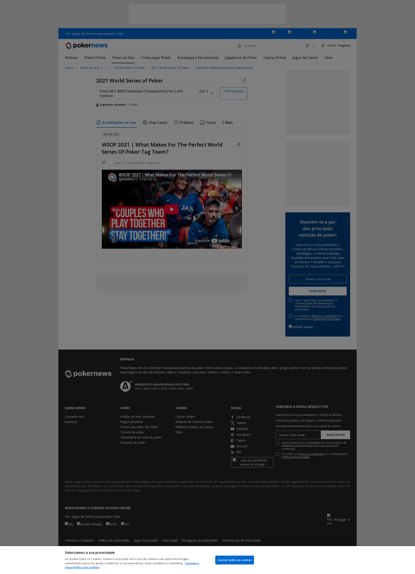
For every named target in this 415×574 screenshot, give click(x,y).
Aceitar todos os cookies (235, 560)
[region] (207, 560)
